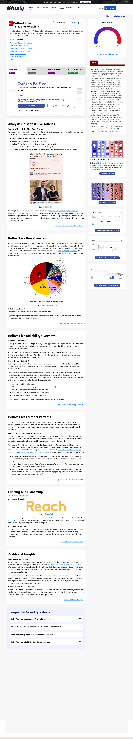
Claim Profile (60, 23)
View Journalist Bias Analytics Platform (107, 230)
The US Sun (77, 565)
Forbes (52, 565)
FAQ (11, 59)
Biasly (10, 355)
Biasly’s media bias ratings (67, 251)
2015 (30, 243)
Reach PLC (49, 514)
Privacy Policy (59, 100)
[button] (85, 8)
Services (53, 7)
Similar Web (114, 131)
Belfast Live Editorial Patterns (20, 51)
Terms (49, 100)
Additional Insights (16, 56)
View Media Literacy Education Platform (107, 285)
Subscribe (31, 106)
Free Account (110, 8)
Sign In (101, 8)
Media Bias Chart (102, 163)
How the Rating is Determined (107, 54)
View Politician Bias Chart (107, 202)
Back (116, 16)
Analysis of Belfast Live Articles (21, 43)
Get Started (85, 2)
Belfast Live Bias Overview (19, 46)
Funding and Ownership (18, 54)
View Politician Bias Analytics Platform (107, 258)
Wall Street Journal (62, 565)
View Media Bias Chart (107, 173)
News (31, 7)
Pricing (62, 8)
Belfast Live (49, 207)
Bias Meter (69, 7)
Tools (78, 7)
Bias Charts (42, 7)
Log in (37, 110)
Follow (73, 23)
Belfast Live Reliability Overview (21, 48)
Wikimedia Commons (49, 305)
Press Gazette (13, 520)
